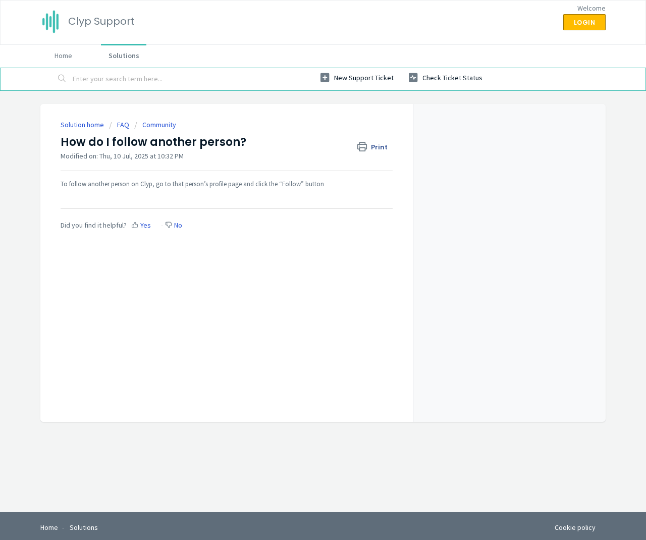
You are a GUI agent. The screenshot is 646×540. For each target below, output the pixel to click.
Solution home (83, 124)
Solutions (124, 55)
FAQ (123, 124)
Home (63, 55)
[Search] (62, 79)
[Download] (304, 137)
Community (159, 124)
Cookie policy (575, 527)
